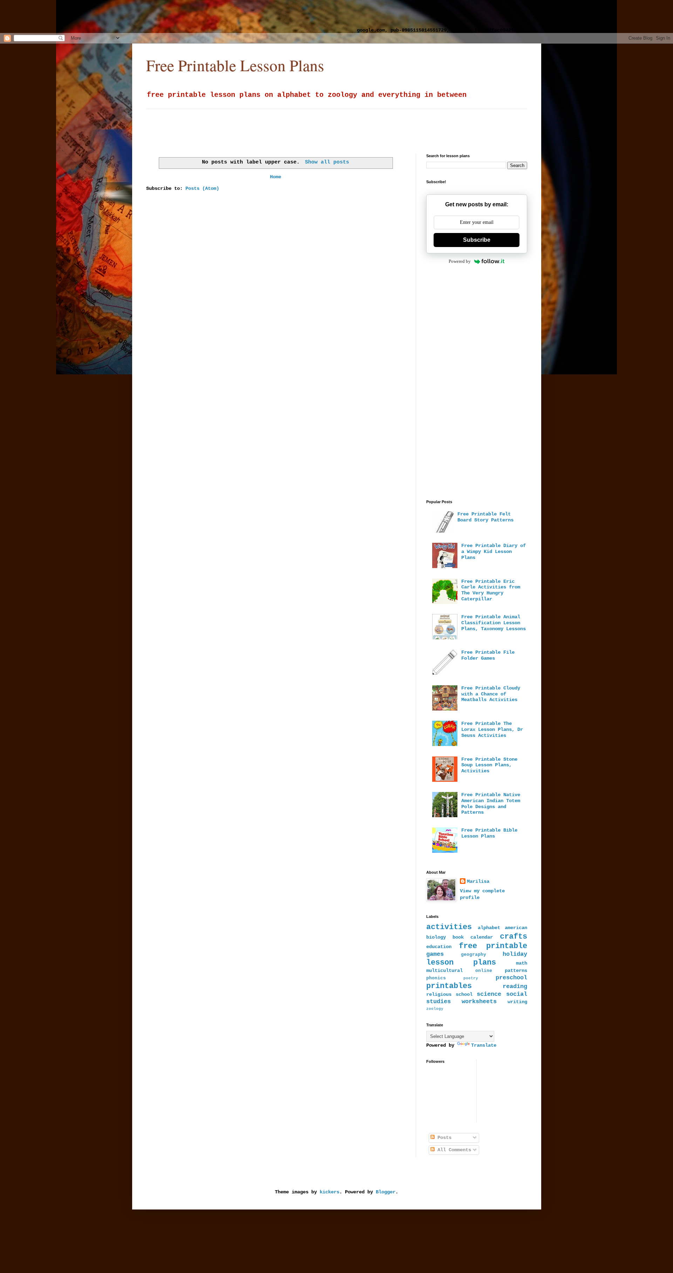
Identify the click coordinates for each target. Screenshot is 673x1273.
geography (473, 954)
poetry (470, 978)
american (516, 928)
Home (275, 177)
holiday (515, 954)
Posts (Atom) (202, 188)
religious (438, 994)
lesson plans (461, 962)
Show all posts (327, 162)
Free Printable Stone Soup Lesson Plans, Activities (489, 765)
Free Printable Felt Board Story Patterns (485, 517)
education (438, 946)
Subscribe (476, 240)
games (435, 954)
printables (449, 986)
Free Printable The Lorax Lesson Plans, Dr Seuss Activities (492, 729)
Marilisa (478, 881)
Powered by (460, 261)
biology (436, 937)
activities (449, 927)
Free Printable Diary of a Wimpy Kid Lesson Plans (493, 551)
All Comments (453, 1150)
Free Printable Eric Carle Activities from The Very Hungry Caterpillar (490, 590)
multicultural (444, 970)
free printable (493, 946)
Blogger (385, 1192)
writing (517, 1002)
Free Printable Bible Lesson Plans (489, 833)
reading (515, 986)
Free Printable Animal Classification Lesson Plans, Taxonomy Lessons (493, 623)
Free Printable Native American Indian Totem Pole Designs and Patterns (490, 803)
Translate (483, 1045)
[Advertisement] (184, 16)
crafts (513, 936)
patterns (516, 970)
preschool (511, 977)
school (464, 994)
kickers (329, 1192)
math (521, 963)
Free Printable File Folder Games (488, 655)
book (458, 937)
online (483, 970)
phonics (436, 978)
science (489, 994)
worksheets (479, 1001)
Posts (443, 1137)
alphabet (489, 928)
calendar (481, 937)
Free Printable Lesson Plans (235, 65)
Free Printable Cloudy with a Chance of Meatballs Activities (490, 694)
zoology (434, 1009)
